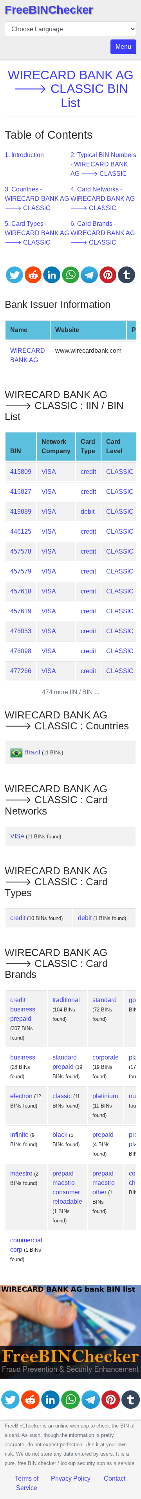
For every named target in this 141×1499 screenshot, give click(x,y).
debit (87, 511)
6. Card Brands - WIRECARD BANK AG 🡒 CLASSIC (102, 233)
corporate (105, 1057)
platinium (105, 1096)
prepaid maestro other (103, 1182)
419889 (20, 511)
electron (21, 1096)
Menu (123, 46)
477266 (20, 671)
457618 (20, 591)
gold (135, 1000)
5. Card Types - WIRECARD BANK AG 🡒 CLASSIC (37, 233)
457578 (20, 551)
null (134, 1096)
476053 (20, 631)
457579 (20, 571)
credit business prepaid (22, 1009)
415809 (20, 471)
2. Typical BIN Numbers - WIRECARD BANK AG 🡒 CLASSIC (103, 164)
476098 (20, 651)
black (59, 1134)
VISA (49, 471)
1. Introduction (24, 155)
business (22, 1057)
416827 (20, 491)
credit (88, 471)
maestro (21, 1173)
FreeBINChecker (49, 10)
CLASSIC (120, 471)
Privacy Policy (70, 1478)
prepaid (103, 1134)
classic (62, 1096)
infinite (19, 1134)
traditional (66, 1000)
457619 (20, 611)
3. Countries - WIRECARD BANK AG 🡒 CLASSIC (37, 198)
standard (104, 1000)
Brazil (32, 752)
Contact (114, 1478)
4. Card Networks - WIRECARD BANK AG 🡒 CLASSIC (102, 198)
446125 (20, 531)
